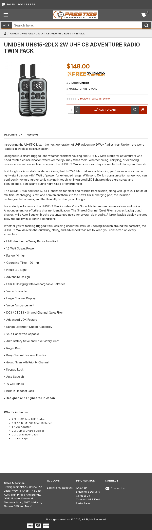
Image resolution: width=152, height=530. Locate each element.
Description (13, 134)
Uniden (84, 82)
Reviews (33, 134)
